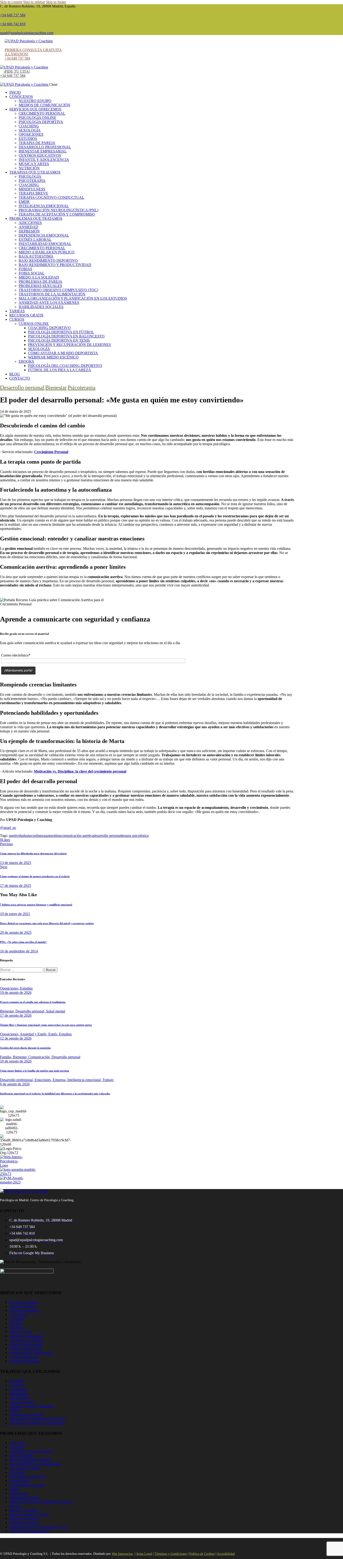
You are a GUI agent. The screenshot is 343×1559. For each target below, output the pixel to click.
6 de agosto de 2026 (15, 1084)
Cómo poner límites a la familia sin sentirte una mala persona (34, 1070)
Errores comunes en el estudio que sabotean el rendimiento (33, 1002)
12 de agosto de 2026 (16, 1038)
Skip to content (11, 2)
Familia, (6, 1057)
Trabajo (108, 1080)
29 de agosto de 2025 (16, 932)
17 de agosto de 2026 (16, 1015)
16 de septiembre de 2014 (19, 951)
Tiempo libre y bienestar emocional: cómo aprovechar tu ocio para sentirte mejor (46, 1024)
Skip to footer (56, 2)
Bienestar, (7, 1011)
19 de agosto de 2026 (16, 992)
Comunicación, (40, 1057)
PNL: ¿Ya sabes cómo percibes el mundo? (23, 942)
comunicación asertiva (77, 836)
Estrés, (53, 1034)
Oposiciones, (10, 988)
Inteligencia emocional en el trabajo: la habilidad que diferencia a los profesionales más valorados (55, 1093)
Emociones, (44, 1080)
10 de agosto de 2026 (16, 1061)
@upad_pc (8, 828)
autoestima (53, 836)
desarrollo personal (107, 836)
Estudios (26, 988)
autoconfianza (35, 836)
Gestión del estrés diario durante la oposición (25, 1047)
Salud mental (55, 1011)
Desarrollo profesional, (17, 1080)
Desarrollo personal (22, 387)
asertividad (17, 836)
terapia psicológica (135, 836)
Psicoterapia (81, 387)
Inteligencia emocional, (84, 1080)
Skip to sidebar (34, 2)
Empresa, (60, 1080)
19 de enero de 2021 (15, 914)
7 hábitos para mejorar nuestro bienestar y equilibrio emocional (36, 904)
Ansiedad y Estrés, (34, 1034)
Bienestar (56, 387)
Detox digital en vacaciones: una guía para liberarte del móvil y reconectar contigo (47, 923)
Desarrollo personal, (30, 1011)
